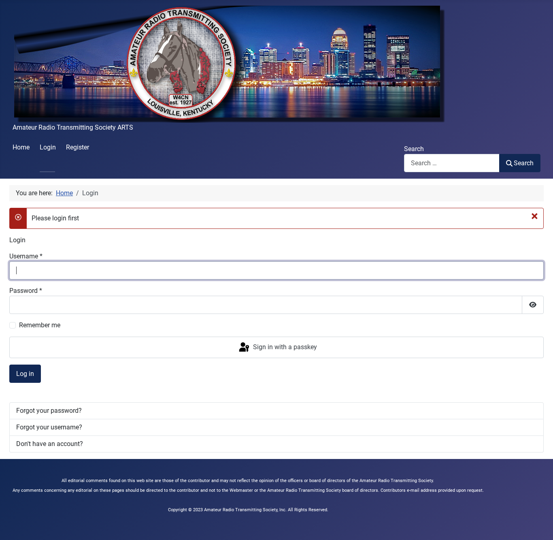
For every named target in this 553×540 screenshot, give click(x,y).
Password (25, 291)
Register (77, 147)
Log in (25, 374)
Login (48, 147)
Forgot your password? (49, 410)
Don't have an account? (49, 444)
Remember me (39, 325)
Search (414, 149)
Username (26, 256)
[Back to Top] (539, 525)
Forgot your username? (49, 427)
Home (21, 147)
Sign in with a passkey (284, 347)
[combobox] (452, 163)
